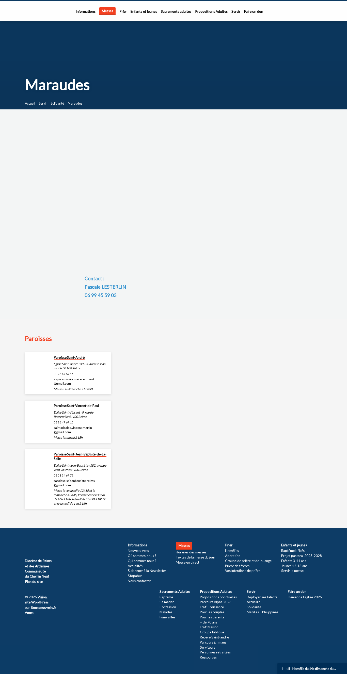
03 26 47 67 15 (63, 374)
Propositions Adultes (211, 11)
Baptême (166, 597)
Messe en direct (187, 562)
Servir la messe (292, 571)
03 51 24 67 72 (63, 475)
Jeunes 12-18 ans (294, 566)
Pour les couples (212, 612)
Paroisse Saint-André (69, 357)
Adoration (232, 556)
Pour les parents (212, 617)
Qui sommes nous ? (142, 561)
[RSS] (27, 546)
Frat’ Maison (209, 627)
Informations (86, 11)
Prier (123, 11)
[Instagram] (48, 546)
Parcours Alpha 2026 (215, 602)
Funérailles (167, 617)
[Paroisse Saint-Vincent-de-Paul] (37, 409)
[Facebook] (33, 546)
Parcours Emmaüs (213, 642)
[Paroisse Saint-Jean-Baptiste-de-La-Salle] (37, 457)
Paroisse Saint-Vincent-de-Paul (76, 406)
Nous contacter (139, 581)
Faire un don (253, 11)
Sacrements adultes (176, 11)
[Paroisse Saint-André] (37, 360)
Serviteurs (207, 647)
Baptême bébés (293, 551)
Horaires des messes (191, 552)
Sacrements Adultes (175, 591)
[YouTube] (41, 546)
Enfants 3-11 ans (293, 561)
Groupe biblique (212, 632)
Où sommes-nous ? (142, 556)
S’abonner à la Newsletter (147, 571)
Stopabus (135, 576)
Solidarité (57, 103)
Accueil (30, 103)
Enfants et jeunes (144, 11)
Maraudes (75, 103)
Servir (235, 11)
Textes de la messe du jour (195, 557)
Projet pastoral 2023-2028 (301, 556)
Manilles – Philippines (262, 612)
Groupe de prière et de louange (248, 561)
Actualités (135, 566)
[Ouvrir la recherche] (320, 11)
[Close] (342, 669)
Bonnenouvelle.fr (43, 607)
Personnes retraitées (215, 652)
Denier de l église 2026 (305, 597)
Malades (166, 612)
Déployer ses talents (262, 597)
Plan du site (34, 582)
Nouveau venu (138, 551)
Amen (29, 613)
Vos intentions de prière (242, 571)
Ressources (208, 657)
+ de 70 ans (208, 622)
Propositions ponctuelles (218, 597)
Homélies (232, 551)
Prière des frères (237, 566)
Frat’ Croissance (212, 607)
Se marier (167, 602)
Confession (168, 607)
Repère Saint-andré (214, 637)
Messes (107, 11)
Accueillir (253, 602)
